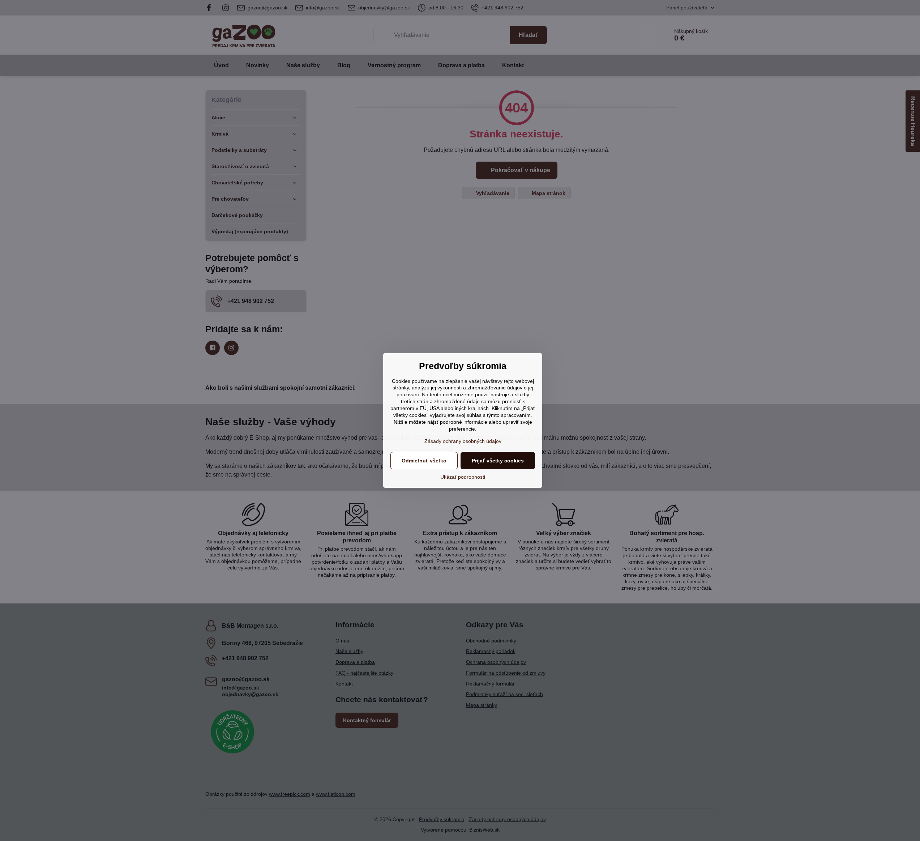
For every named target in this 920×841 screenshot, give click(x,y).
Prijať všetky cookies (498, 461)
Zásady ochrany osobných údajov (462, 441)
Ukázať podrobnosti (462, 477)
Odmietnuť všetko (424, 461)
